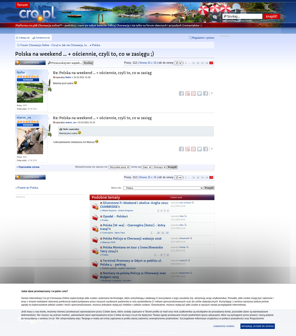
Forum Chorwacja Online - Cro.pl (39, 45)
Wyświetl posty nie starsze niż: (92, 166)
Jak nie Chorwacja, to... (75, 45)
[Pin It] (193, 93)
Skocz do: (116, 187)
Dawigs (182, 247)
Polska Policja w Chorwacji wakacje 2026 (132, 238)
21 (163, 233)
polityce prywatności (233, 318)
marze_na (24, 117)
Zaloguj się (24, 37)
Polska (96, 45)
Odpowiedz (23, 61)
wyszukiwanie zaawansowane (237, 21)
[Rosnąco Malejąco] (165, 166)
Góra (211, 93)
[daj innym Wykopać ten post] (205, 93)
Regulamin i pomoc (203, 37)
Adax (181, 225)
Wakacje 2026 (108, 242)
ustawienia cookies (223, 326)
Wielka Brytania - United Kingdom (117, 210)
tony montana (185, 203)
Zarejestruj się (43, 37)
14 (207, 63)
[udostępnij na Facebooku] (181, 93)
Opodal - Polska (114, 216)
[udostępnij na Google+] (187, 93)
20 (158, 233)
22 (167, 233)
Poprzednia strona (29, 167)
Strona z (147, 62)
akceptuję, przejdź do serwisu (257, 326)
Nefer (21, 72)
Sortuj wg (136, 166)
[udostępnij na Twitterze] (199, 93)
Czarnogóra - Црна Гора (113, 233)
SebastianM (184, 238)
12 (198, 63)
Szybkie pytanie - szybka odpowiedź (119, 268)
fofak (181, 216)
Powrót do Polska (28, 187)
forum (22, 5)
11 (194, 63)
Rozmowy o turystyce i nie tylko (116, 280)
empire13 (183, 260)
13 (202, 63)
